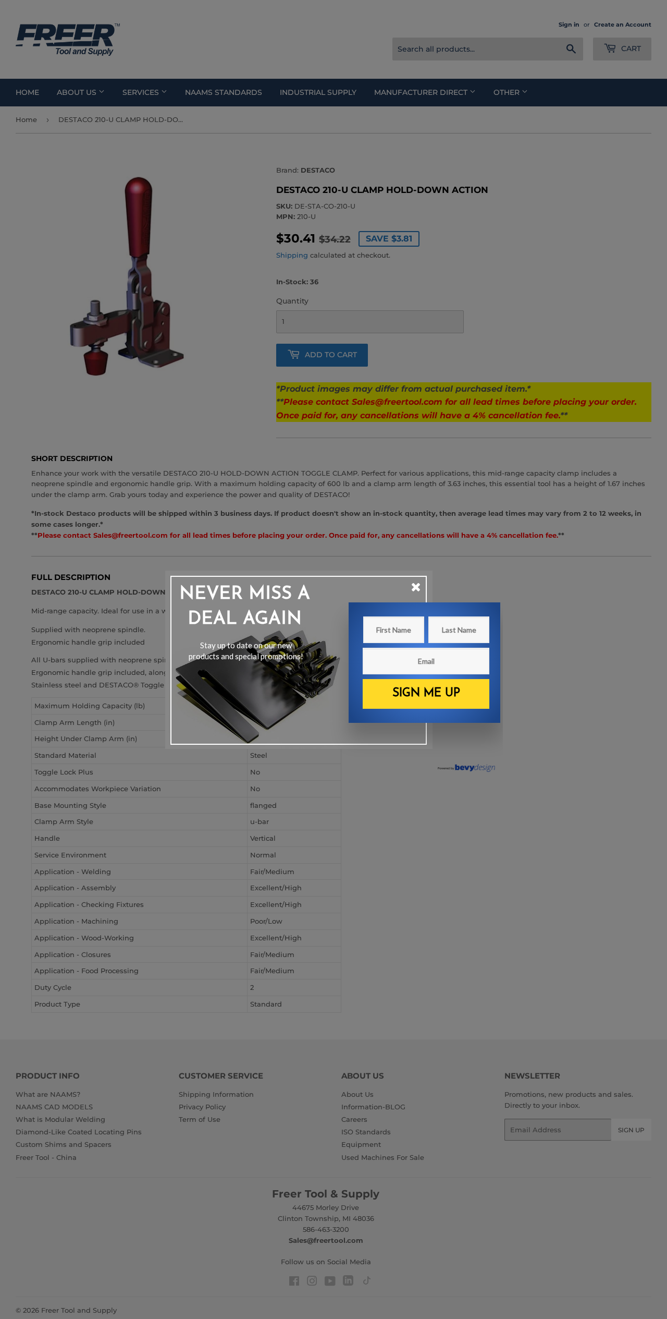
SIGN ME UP (426, 693)
